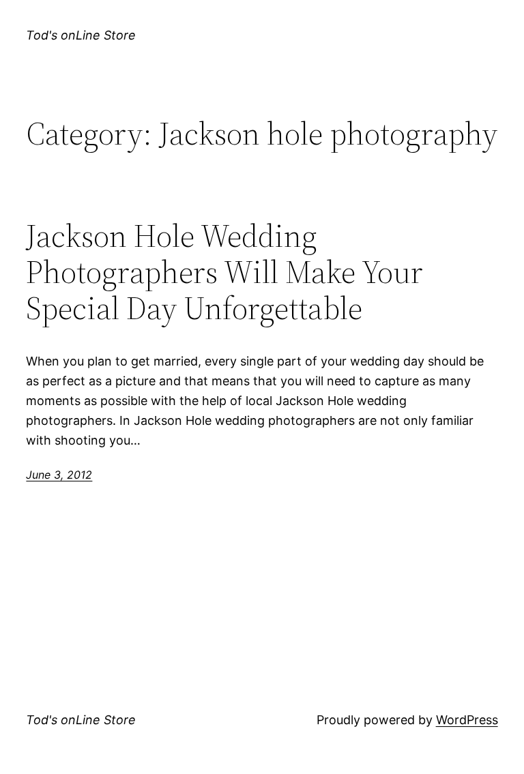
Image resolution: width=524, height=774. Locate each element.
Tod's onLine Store (81, 35)
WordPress (467, 720)
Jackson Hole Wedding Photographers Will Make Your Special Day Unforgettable (224, 272)
